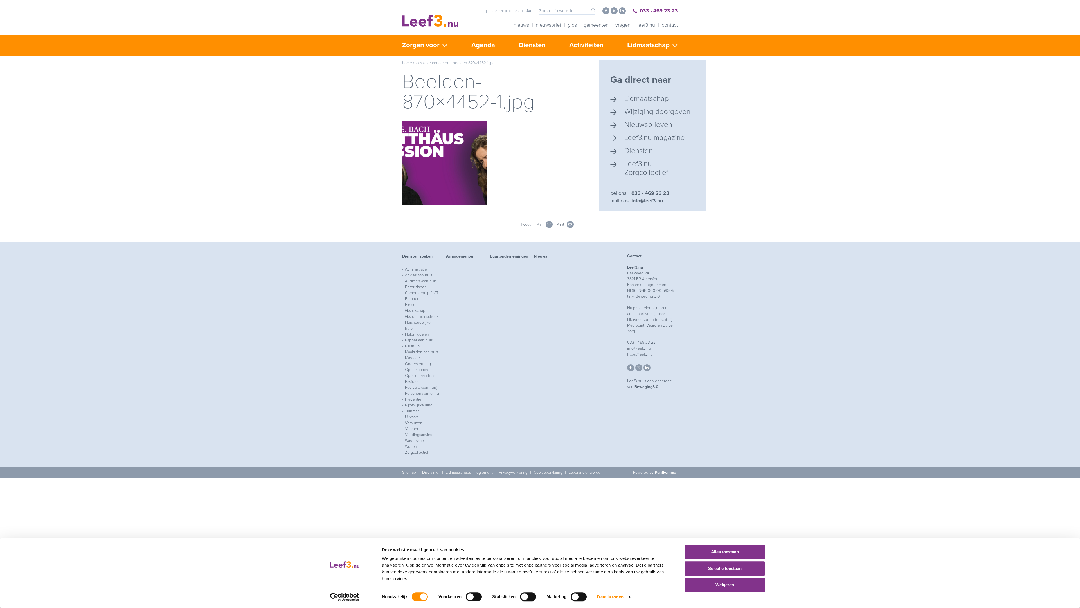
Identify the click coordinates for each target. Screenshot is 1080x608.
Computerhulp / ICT (421, 292)
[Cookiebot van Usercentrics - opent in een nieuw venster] (344, 597)
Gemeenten (596, 25)
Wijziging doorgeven (657, 111)
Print (561, 224)
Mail (540, 224)
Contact (670, 25)
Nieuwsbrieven (648, 124)
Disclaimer (431, 472)
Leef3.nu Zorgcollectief (646, 168)
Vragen (623, 25)
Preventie (413, 399)
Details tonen (610, 596)
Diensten (532, 45)
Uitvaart (411, 417)
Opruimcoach (416, 369)
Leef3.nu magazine (654, 137)
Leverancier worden (586, 472)
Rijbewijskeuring (419, 405)
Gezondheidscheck (421, 316)
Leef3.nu (646, 25)
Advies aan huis (418, 275)
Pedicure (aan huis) (421, 387)
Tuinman (412, 411)
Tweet (525, 224)
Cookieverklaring (548, 472)
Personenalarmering (422, 393)
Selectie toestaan (725, 568)
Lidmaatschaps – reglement (469, 472)
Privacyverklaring (513, 472)
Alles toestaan (725, 551)
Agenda (483, 45)
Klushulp (412, 346)
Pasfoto (411, 381)
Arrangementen (460, 256)
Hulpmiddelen (417, 334)
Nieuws (521, 25)
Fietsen (411, 304)
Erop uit (411, 298)
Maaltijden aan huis (421, 352)
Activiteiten (586, 45)
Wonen (411, 446)
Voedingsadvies (418, 434)
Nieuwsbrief (548, 25)
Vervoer (411, 428)
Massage (412, 358)
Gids (572, 25)
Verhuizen (413, 423)
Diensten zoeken (417, 256)
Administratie (416, 269)
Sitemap (409, 472)
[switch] (474, 596)
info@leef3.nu (647, 201)
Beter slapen (416, 287)
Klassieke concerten (432, 63)
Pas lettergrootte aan (505, 10)
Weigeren (725, 584)
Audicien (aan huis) (421, 281)
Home (407, 63)
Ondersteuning (418, 363)
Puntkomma (665, 472)
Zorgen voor (421, 45)
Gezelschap (415, 310)
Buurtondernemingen (509, 256)
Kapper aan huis (419, 340)
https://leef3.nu (640, 354)
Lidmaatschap (648, 45)
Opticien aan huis (420, 375)
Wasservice (414, 440)
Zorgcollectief (416, 452)
